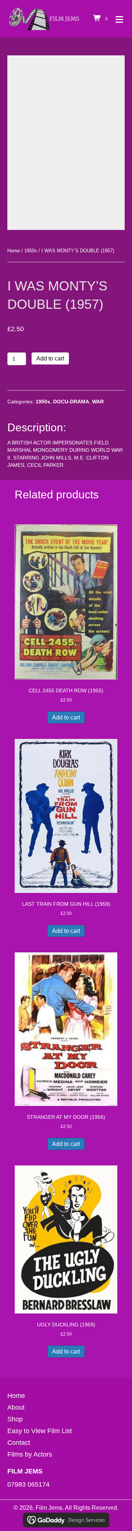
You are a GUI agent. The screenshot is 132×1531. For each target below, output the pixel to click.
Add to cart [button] (66, 717)
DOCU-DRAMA (71, 401)
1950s (30, 250)
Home (13, 250)
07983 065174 (28, 1484)
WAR (98, 401)
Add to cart (50, 358)
